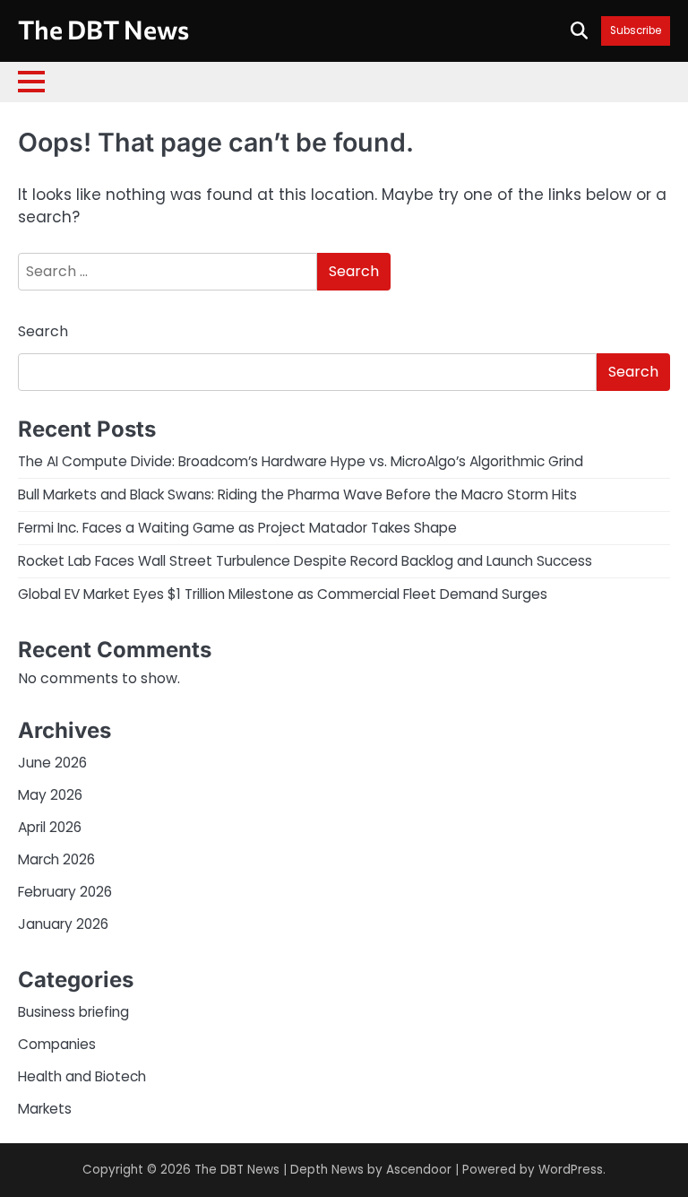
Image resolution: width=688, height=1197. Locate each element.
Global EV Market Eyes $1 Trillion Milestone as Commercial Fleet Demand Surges (282, 594)
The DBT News (103, 29)
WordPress (570, 1169)
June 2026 (52, 762)
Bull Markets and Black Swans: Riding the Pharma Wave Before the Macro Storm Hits (297, 494)
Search (43, 331)
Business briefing (73, 1011)
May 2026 (50, 794)
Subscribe (635, 31)
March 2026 (56, 859)
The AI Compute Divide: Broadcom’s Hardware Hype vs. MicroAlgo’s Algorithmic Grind (300, 461)
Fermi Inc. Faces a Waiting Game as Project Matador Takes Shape (237, 527)
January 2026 (63, 924)
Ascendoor (419, 1169)
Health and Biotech (82, 1076)
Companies (57, 1044)
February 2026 (65, 891)
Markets (45, 1108)
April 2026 (50, 827)
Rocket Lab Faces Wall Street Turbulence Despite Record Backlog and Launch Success (305, 560)
